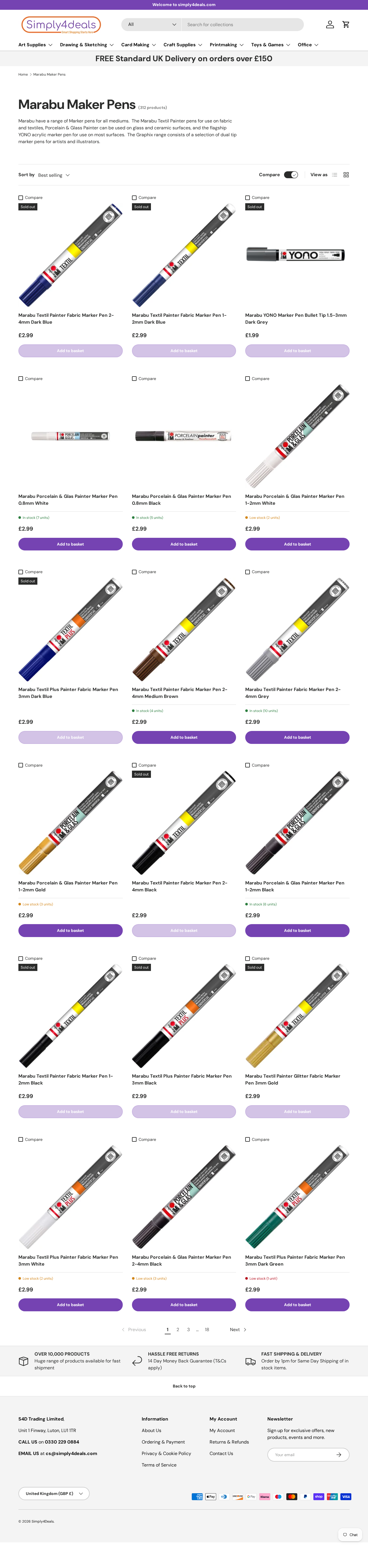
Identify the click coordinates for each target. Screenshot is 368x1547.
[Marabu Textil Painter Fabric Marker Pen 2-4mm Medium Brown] (184, 629)
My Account (222, 1430)
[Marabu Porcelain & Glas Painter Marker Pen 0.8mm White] (70, 436)
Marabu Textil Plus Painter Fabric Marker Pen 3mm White (68, 1260)
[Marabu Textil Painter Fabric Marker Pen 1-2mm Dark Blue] (184, 255)
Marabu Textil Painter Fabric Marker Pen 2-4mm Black (179, 886)
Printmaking (223, 45)
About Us (151, 1430)
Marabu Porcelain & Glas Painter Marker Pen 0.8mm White (68, 499)
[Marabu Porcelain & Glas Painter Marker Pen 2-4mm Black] (184, 1197)
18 (207, 1330)
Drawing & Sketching (83, 45)
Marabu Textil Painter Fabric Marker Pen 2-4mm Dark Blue (66, 318)
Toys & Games (267, 45)
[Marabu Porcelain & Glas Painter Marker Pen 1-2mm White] (297, 436)
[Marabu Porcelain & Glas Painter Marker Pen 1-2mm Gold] (70, 823)
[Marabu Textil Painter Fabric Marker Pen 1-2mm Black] (70, 1016)
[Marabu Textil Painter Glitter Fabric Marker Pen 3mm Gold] (297, 1016)
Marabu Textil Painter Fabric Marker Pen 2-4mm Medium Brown (179, 692)
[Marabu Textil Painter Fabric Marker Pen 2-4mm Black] (184, 823)
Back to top (184, 1386)
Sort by (26, 175)
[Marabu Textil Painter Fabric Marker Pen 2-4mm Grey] (297, 629)
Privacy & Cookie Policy (166, 1453)
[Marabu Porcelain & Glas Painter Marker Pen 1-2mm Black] (297, 823)
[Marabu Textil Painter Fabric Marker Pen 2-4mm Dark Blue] (70, 255)
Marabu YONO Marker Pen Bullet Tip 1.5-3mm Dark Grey (296, 318)
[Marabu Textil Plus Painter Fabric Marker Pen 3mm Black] (184, 1016)
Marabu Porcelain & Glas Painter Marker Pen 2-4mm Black (181, 1260)
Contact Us (221, 1453)
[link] (133, 1329)
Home (23, 74)
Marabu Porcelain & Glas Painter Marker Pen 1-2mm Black (294, 886)
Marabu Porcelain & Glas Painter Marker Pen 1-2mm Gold (68, 886)
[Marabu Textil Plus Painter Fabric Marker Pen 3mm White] (70, 1197)
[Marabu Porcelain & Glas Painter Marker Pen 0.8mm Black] (184, 436)
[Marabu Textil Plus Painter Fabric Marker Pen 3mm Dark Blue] (70, 629)
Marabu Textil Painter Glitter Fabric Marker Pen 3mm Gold (292, 1079)
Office (305, 45)
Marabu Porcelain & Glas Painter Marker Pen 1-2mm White (294, 499)
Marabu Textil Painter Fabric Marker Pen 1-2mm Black (65, 1079)
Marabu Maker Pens (49, 74)
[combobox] (212, 24)
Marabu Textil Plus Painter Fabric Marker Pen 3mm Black (182, 1079)
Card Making (135, 45)
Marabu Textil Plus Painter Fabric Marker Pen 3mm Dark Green (295, 1260)
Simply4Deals (43, 1521)
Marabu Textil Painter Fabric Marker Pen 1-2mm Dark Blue (179, 318)
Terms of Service (159, 1465)
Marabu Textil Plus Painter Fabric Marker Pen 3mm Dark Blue (68, 692)
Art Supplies (32, 45)
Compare (269, 175)
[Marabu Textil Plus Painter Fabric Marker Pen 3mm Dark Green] (297, 1197)
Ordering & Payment (163, 1442)
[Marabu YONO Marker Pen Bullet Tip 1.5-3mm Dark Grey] (297, 255)
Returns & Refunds (229, 1442)
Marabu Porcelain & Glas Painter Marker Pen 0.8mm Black (181, 499)
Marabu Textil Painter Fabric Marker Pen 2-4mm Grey (293, 692)
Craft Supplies (180, 45)
